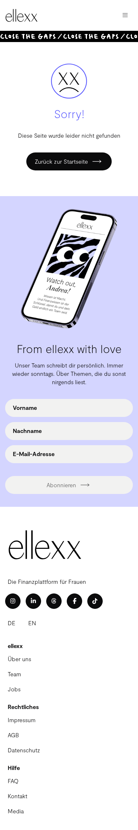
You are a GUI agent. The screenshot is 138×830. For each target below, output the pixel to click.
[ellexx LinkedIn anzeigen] (33, 601)
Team (14, 674)
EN (32, 623)
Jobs (14, 689)
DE (11, 623)
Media (16, 811)
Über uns (19, 658)
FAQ (13, 780)
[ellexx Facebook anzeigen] (74, 601)
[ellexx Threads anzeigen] (54, 601)
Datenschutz (24, 750)
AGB (13, 735)
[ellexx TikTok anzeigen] (95, 601)
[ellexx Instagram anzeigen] (13, 601)
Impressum (22, 719)
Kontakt (17, 796)
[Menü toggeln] (125, 15)
